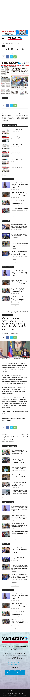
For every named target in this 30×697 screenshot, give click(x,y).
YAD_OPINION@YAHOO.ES (15, 662)
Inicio (3, 43)
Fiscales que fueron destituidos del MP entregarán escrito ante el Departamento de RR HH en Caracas (19, 244)
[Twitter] (11, 56)
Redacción (5, 53)
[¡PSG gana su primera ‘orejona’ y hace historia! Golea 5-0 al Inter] (6, 236)
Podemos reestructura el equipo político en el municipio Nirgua (19, 209)
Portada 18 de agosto (16, 159)
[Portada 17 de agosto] (6, 169)
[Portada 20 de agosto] (6, 146)
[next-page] (5, 175)
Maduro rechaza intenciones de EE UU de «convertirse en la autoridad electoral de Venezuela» (8, 117)
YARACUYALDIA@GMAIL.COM (15, 664)
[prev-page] (2, 175)
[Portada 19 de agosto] (6, 154)
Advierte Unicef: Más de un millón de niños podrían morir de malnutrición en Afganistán (19, 194)
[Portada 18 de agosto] (6, 161)
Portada (6, 43)
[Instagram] (12, 672)
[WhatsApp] (15, 56)
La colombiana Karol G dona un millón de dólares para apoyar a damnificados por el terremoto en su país (19, 185)
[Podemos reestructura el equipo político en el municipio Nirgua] (6, 210)
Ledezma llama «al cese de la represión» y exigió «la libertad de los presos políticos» (22, 116)
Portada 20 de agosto (16, 144)
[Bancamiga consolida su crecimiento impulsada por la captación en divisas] (6, 202)
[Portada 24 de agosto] (6, 131)
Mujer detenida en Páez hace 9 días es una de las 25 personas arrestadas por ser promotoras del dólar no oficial (19, 227)
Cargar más (14, 216)
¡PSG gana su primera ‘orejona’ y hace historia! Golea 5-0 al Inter (19, 234)
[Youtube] (22, 672)
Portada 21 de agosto (16, 137)
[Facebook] (7, 56)
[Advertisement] (15, 15)
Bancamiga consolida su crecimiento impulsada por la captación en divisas (19, 202)
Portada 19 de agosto (16, 152)
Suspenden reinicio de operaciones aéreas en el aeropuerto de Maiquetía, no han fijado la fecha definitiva (19, 299)
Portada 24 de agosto (16, 129)
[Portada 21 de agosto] (6, 139)
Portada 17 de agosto (16, 167)
